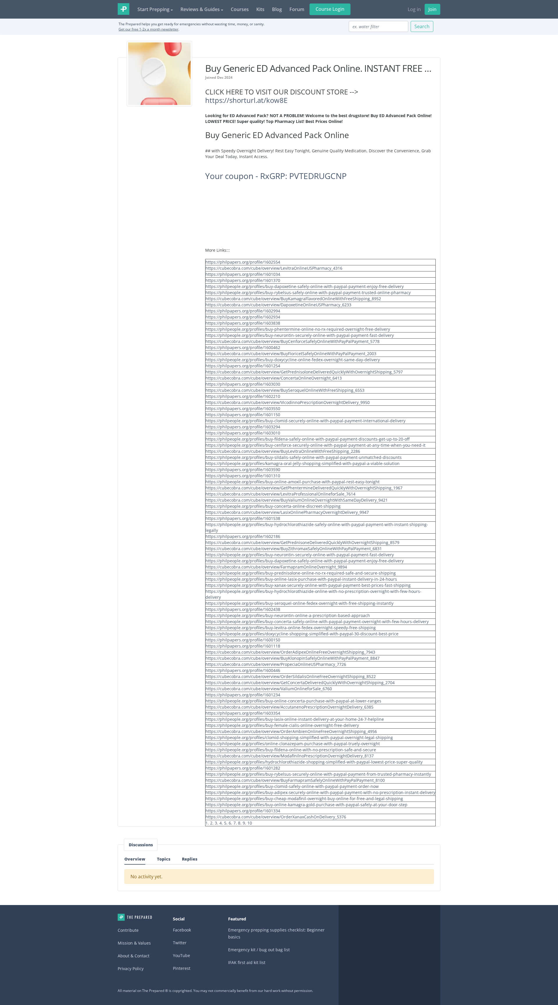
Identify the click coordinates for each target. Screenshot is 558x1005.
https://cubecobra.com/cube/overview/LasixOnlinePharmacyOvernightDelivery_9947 (287, 512)
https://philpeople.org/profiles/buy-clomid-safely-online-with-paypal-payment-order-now (292, 786)
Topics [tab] (163, 859)
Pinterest (181, 968)
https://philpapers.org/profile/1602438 (242, 609)
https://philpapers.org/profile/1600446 (242, 670)
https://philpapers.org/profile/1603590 (242, 469)
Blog (277, 9)
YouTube (181, 955)
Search (422, 26)
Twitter (180, 942)
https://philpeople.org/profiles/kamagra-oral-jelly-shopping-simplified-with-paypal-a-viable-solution (302, 463)
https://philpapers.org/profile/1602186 (242, 536)
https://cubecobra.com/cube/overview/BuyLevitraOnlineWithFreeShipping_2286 (282, 451)
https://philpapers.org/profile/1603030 (242, 384)
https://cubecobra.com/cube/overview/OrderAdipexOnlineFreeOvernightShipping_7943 (290, 652)
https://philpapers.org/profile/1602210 (242, 396)
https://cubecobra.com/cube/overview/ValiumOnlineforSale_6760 (268, 688)
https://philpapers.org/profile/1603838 (242, 323)
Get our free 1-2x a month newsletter (148, 29)
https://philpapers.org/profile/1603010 (242, 433)
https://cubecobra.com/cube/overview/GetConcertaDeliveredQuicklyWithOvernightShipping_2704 (300, 682)
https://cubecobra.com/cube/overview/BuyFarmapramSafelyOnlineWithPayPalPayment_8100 (295, 780)
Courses (240, 9)
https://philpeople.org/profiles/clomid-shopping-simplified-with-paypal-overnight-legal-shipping (299, 737)
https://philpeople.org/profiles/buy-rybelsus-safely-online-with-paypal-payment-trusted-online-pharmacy (308, 292)
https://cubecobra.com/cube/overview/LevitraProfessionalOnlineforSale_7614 (280, 494)
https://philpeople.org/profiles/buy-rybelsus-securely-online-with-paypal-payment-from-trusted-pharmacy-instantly (318, 774)
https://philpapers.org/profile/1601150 (242, 414)
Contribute (128, 930)
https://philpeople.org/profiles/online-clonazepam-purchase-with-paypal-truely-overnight (292, 743)
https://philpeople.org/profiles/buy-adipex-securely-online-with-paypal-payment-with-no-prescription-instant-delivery (320, 792)
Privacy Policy (131, 968)
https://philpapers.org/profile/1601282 (242, 768)
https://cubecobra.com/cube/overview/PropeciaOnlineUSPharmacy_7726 (275, 664)
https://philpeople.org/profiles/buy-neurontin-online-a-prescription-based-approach (287, 615)
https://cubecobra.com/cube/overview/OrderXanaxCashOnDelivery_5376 (275, 817)
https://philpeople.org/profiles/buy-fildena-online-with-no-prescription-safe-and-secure (290, 749)
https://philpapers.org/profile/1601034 (242, 274)
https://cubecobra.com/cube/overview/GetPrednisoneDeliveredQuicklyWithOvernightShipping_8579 (302, 542)
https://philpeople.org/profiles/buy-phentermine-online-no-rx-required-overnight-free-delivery (297, 329)
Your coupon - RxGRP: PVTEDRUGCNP (276, 175)
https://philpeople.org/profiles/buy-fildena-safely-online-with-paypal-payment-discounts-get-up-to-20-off (307, 439)
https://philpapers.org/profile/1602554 (242, 262)
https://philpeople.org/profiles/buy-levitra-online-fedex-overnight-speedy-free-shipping (290, 627)
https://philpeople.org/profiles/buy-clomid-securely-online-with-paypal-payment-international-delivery (305, 420)
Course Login (330, 9)
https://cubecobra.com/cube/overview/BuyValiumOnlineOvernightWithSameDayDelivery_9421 (296, 500)
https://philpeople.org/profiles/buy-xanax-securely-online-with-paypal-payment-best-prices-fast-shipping (308, 585)
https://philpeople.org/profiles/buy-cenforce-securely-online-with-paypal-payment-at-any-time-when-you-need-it (315, 445)
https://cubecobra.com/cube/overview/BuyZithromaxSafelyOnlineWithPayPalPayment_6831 (293, 548)
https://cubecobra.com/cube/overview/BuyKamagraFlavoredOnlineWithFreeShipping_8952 (293, 298)
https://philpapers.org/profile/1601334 (242, 810)
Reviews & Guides (200, 9)
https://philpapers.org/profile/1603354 (242, 713)
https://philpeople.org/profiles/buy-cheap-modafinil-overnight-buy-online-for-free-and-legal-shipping (304, 798)
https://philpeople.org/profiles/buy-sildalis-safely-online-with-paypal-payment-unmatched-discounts (303, 457)
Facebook (182, 930)
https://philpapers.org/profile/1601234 (242, 695)
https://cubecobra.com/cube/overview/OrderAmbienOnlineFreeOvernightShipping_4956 (291, 731)
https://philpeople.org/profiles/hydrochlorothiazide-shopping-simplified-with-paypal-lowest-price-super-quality (314, 762)
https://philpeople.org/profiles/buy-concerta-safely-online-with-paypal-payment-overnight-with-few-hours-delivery (317, 621)
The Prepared (123, 9)
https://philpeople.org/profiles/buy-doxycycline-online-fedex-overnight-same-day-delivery (292, 359)
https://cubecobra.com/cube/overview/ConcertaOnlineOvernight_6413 (273, 378)
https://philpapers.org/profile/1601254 (242, 366)
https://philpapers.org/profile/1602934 (242, 317)
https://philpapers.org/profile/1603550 (242, 408)
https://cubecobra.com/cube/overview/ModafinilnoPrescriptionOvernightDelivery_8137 (289, 756)
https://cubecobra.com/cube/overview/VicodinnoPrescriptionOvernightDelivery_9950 (287, 402)
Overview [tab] (134, 859)
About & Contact (133, 955)
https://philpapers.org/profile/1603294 (242, 427)
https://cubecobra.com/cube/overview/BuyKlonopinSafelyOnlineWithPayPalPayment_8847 (292, 658)
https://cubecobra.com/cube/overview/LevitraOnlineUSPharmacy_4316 (273, 268)
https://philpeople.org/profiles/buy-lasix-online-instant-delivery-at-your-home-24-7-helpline (294, 719)
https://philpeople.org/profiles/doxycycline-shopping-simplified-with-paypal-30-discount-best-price (301, 633)
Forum (296, 9)
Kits (260, 9)
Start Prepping (153, 9)
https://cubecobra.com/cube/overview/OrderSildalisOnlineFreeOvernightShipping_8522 (290, 676)
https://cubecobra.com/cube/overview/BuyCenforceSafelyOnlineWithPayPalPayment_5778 (292, 341)
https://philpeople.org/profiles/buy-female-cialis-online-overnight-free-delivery (282, 725)
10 (249, 823)
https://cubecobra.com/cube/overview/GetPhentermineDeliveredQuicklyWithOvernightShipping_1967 (304, 488)
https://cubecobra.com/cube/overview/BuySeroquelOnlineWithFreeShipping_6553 (284, 390)
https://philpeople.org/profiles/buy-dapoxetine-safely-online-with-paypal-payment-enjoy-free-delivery (304, 286)
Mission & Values (134, 943)
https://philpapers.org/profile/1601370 (242, 280)
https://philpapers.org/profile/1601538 (242, 518)
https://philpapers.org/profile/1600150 (242, 640)
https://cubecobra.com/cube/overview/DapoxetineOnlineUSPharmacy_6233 (278, 304)
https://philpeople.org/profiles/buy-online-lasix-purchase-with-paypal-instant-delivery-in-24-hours (301, 579)
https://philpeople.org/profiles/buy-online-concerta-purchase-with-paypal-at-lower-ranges (293, 701)
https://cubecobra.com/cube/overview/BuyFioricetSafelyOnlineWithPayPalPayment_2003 (290, 353)
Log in (414, 9)
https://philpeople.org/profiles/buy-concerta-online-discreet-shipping (273, 506)
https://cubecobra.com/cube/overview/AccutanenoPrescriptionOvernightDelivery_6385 (289, 707)
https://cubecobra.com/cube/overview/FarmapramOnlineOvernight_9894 (276, 567)
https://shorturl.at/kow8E (246, 100)
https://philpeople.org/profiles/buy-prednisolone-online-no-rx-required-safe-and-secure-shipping (300, 573)
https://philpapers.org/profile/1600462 (242, 347)
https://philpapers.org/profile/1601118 (242, 646)
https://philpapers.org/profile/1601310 (242, 475)
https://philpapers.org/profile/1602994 (242, 311)
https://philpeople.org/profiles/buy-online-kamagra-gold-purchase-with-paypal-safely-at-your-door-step (306, 804)
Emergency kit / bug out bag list (259, 949)
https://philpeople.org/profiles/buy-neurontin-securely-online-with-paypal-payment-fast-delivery (299, 335)
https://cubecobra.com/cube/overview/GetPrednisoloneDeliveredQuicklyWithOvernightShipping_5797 (304, 372)
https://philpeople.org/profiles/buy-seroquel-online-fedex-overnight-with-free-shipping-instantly (299, 603)
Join (432, 9)
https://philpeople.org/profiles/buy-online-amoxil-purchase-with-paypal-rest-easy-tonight (292, 481)
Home (135, 917)
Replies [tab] (189, 859)
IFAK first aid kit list (246, 962)
